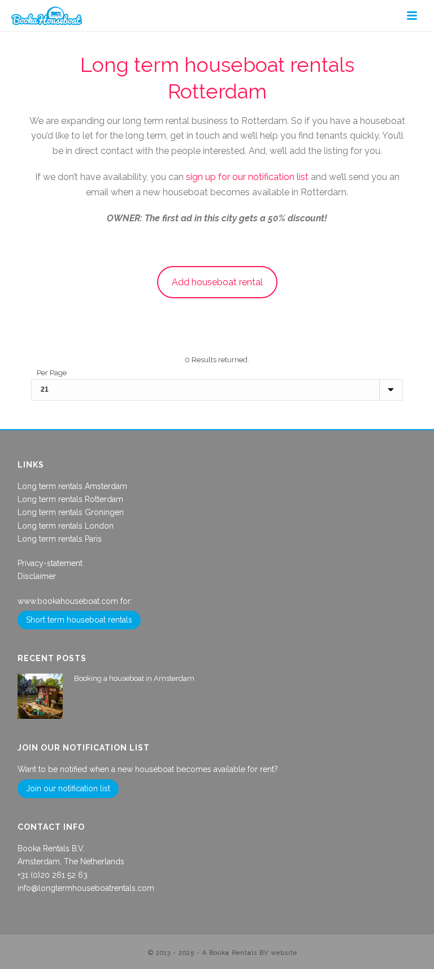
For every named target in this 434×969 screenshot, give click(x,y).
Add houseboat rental (217, 282)
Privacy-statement (50, 563)
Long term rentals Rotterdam (70, 499)
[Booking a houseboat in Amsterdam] (40, 696)
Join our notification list (68, 788)
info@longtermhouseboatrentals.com (86, 888)
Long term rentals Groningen (71, 512)
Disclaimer (37, 576)
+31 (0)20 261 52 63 (53, 875)
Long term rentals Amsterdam (72, 486)
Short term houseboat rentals (79, 619)
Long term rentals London (66, 525)
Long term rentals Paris (60, 538)
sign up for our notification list (247, 176)
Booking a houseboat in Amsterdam (134, 678)
